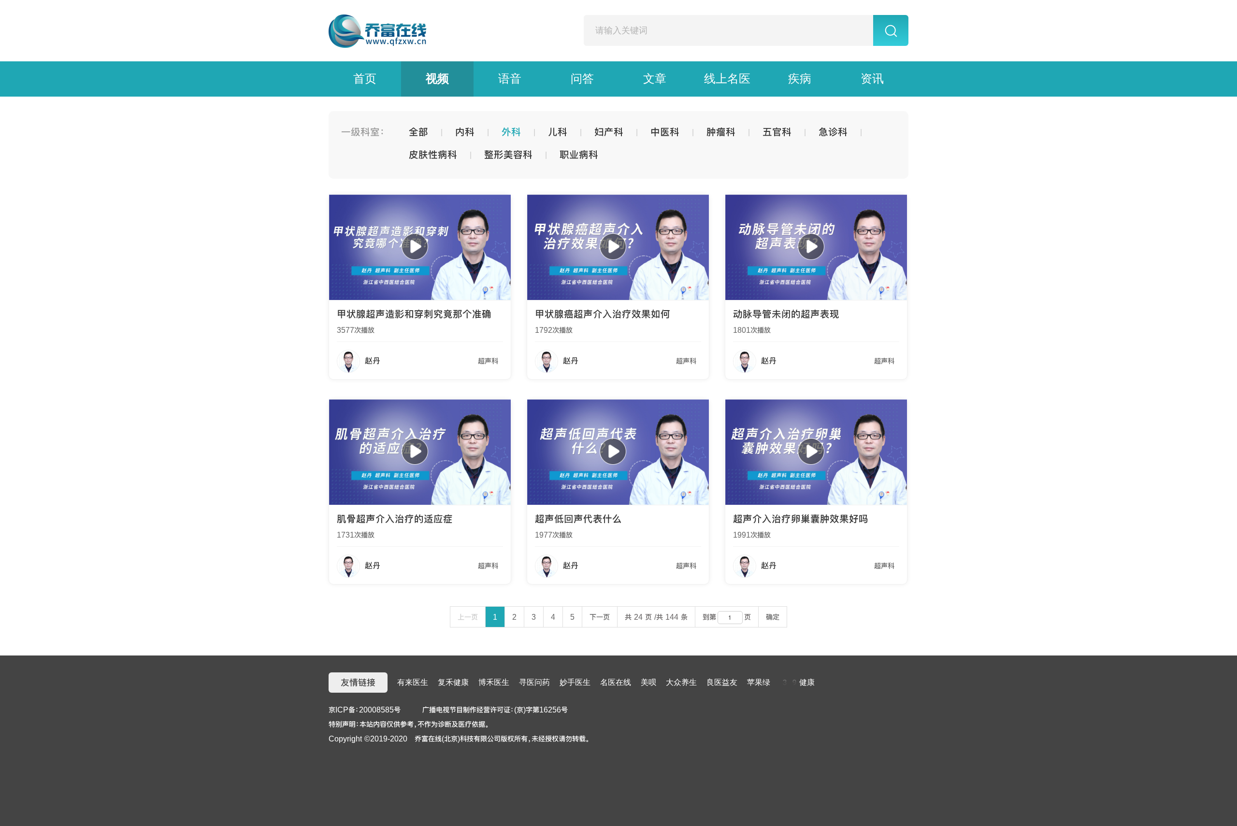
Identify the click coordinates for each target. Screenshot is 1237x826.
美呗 (648, 682)
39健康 (797, 682)
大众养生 (681, 682)
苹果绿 (758, 682)
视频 (437, 78)
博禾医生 (493, 682)
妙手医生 (575, 682)
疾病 (799, 78)
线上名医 (727, 78)
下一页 (600, 617)
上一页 (468, 617)
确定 (772, 617)
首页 (364, 78)
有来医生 (412, 682)
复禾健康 (453, 682)
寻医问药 (534, 682)
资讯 (872, 78)
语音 (509, 78)
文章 (654, 78)
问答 (582, 78)
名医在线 (615, 682)
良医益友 (721, 682)
